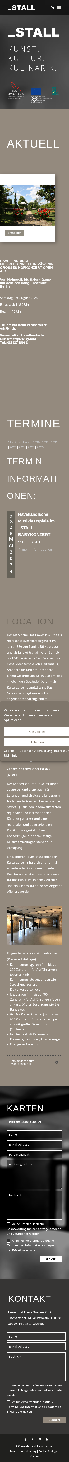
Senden (50, 1258)
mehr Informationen (37, 549)
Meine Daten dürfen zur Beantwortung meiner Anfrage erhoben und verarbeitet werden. (34, 1228)
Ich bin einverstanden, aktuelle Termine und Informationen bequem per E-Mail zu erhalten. (32, 1245)
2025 (31, 447)
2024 (22, 447)
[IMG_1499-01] (34, 943)
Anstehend (23, 442)
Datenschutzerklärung (35, 750)
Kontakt (34, 1456)
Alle (10, 442)
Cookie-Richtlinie (10, 753)
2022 (54, 442)
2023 (13, 447)
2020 (36, 442)
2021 (45, 442)
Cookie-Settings (48, 1451)
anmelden (14, 233)
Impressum (45, 1446)
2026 (40, 447)
